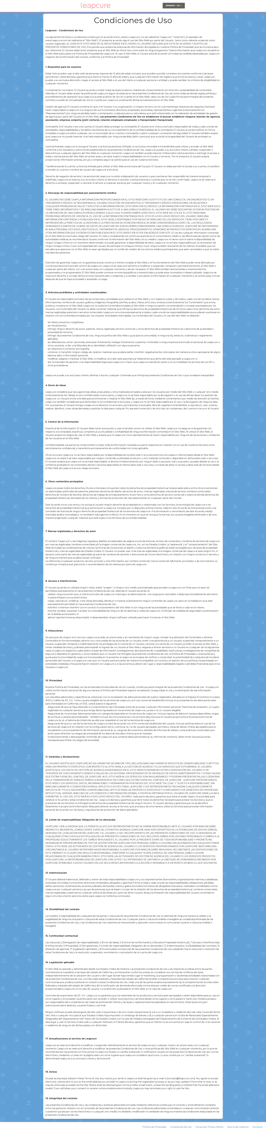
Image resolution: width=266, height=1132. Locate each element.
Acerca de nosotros (238, 1127)
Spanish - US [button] (173, 5)
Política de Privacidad (154, 1127)
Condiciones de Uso (181, 1127)
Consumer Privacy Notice (209, 1127)
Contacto (257, 1127)
